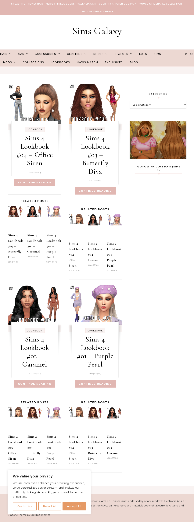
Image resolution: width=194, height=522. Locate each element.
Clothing (75, 53)
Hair (3, 53)
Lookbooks (60, 62)
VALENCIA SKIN (86, 3)
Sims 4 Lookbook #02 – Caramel (34, 352)
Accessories (45, 53)
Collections (33, 62)
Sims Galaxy (97, 31)
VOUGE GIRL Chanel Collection (160, 3)
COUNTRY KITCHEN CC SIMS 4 (118, 3)
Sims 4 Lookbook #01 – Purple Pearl (53, 246)
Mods (7, 62)
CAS (21, 53)
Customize (24, 506)
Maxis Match (87, 62)
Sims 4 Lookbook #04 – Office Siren (34, 150)
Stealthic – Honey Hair (27, 3)
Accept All (74, 506)
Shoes (98, 53)
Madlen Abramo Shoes (97, 11)
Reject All (49, 506)
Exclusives (114, 62)
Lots (143, 53)
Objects (121, 53)
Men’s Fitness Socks (60, 3)
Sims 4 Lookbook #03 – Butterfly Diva (15, 246)
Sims (157, 53)
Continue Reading (34, 182)
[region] (49, 492)
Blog (134, 62)
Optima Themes (40, 514)
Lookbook (34, 129)
